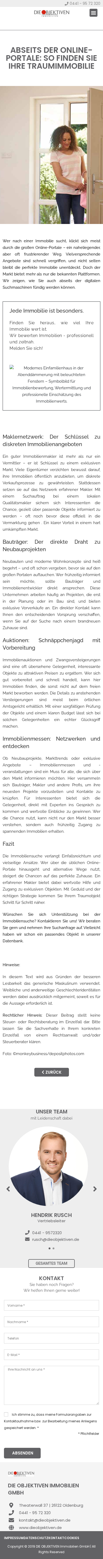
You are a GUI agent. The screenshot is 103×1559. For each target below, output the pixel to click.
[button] (93, 12)
